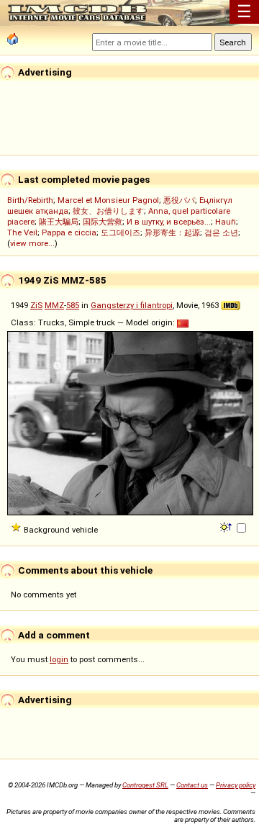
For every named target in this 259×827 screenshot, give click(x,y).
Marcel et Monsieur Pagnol (108, 200)
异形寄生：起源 (172, 232)
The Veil (22, 232)
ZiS (36, 305)
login (59, 659)
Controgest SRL (145, 785)
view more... (32, 243)
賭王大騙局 (58, 222)
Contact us (192, 785)
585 (72, 305)
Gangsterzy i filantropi (132, 305)
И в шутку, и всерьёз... (169, 222)
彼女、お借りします (108, 211)
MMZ (54, 305)
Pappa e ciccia (69, 232)
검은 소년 (221, 232)
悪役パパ (179, 200)
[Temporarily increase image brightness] (227, 526)
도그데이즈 (120, 232)
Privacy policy (235, 785)
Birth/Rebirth (30, 200)
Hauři (225, 222)
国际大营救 (102, 222)
